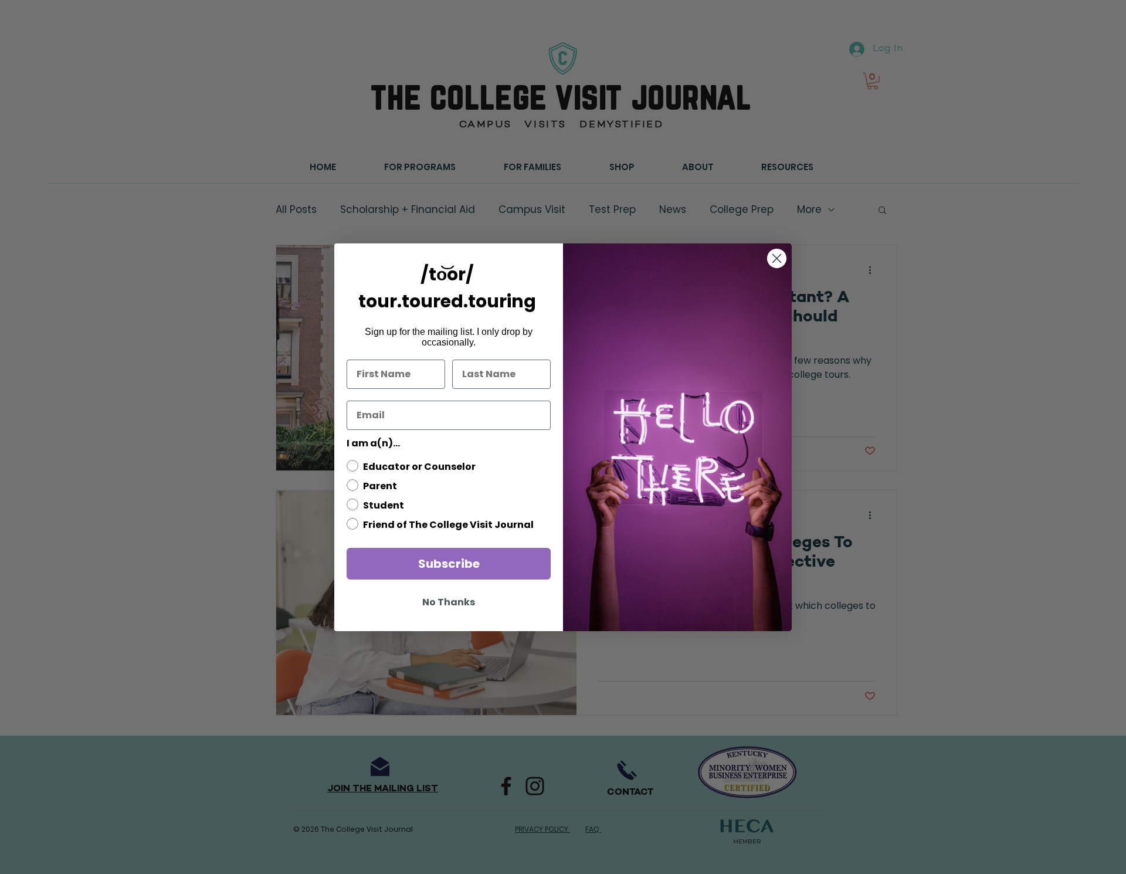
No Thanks (448, 602)
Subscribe (449, 563)
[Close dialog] (777, 258)
